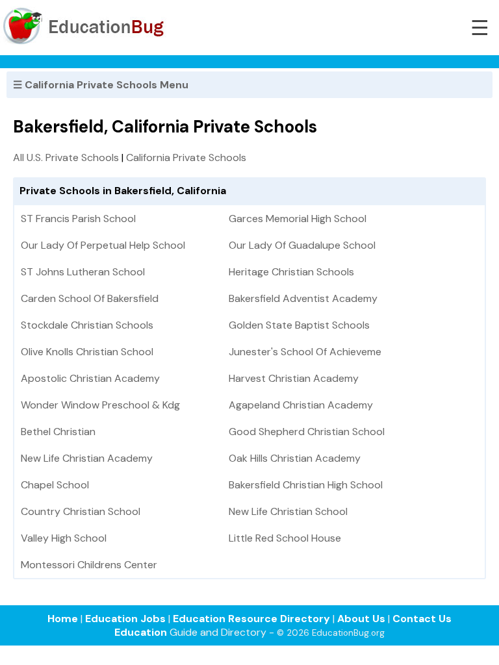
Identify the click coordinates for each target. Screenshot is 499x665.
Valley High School (64, 538)
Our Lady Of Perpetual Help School (103, 245)
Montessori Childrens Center (89, 564)
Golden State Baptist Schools (299, 325)
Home (62, 618)
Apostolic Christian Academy (90, 378)
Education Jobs (125, 618)
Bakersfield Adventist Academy (303, 298)
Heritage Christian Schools (291, 272)
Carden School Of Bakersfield (90, 298)
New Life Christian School (288, 511)
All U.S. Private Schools (66, 157)
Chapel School (55, 485)
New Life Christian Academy (87, 458)
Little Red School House (285, 538)
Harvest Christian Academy (294, 378)
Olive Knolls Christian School (87, 351)
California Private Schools (186, 157)
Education (140, 632)
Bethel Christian (58, 431)
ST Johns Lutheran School (83, 272)
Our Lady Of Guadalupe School (302, 245)
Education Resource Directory (251, 618)
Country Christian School (80, 511)
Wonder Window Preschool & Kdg (100, 405)
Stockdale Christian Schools (87, 325)
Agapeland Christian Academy (301, 405)
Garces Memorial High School (297, 218)
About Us (361, 618)
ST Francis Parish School (78, 218)
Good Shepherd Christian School (307, 431)
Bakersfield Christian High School (306, 485)
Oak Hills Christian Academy (295, 458)
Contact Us (422, 618)
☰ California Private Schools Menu (100, 85)
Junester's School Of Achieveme (305, 351)
